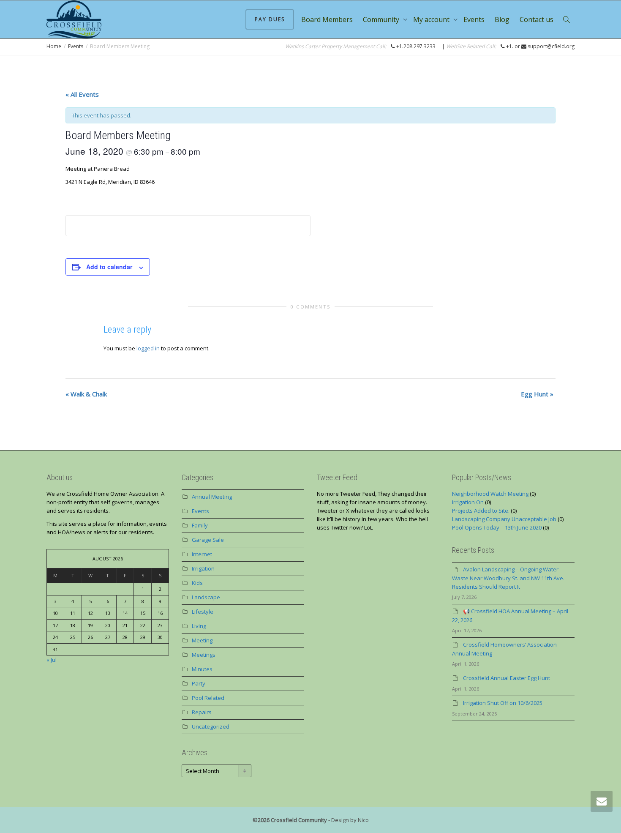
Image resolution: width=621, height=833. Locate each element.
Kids (197, 583)
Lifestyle (202, 611)
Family (200, 525)
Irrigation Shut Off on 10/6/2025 (502, 703)
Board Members (327, 19)
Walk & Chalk (86, 394)
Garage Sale (208, 539)
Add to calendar (109, 266)
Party (198, 683)
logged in (148, 348)
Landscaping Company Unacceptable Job (504, 519)
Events (474, 19)
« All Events (82, 94)
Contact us (536, 19)
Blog (502, 19)
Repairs (202, 712)
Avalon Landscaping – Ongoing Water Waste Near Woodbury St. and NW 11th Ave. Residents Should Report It (508, 577)
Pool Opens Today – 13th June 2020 (497, 527)
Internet (202, 554)
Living (199, 626)
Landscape (206, 597)
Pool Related (208, 698)
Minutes (202, 669)
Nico (363, 820)
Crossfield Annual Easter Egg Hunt (506, 678)
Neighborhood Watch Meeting (490, 493)
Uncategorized (210, 726)
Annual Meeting (212, 496)
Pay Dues (270, 19)
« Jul (51, 660)
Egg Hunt (537, 394)
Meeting (202, 640)
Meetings (203, 654)
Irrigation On (468, 502)
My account (432, 19)
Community (382, 19)
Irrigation (203, 568)
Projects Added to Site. (480, 510)
